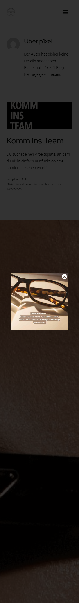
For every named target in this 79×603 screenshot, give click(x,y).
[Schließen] (64, 277)
